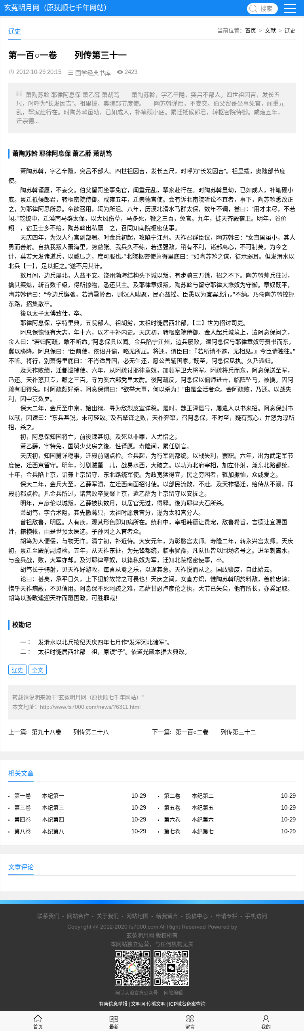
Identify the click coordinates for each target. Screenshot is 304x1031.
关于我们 (108, 916)
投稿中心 (197, 916)
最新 (114, 1027)
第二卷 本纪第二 (189, 796)
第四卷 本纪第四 (39, 819)
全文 (37, 670)
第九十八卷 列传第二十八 (70, 732)
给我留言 (167, 916)
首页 (250, 30)
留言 (190, 1027)
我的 (266, 1027)
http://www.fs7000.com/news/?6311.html (90, 707)
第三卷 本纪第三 (39, 807)
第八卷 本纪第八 (39, 831)
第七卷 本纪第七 (189, 831)
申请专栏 (226, 916)
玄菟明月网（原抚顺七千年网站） (57, 8)
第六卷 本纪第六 (189, 819)
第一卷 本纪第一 (39, 796)
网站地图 (137, 916)
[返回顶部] (287, 919)
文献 (270, 30)
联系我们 (48, 916)
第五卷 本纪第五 (189, 807)
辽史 (290, 30)
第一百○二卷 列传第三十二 (215, 732)
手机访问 (256, 916)
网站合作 (78, 916)
